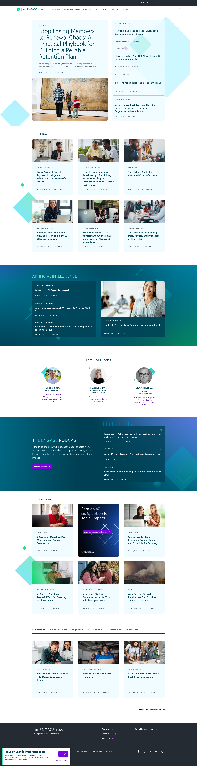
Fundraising (55, 9)
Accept (63, 754)
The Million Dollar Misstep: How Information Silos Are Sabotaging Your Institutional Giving (144, 401)
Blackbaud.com (145, 3)
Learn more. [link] (22, 759)
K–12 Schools (95, 629)
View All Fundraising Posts (150, 709)
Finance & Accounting (71, 9)
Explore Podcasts (40, 466)
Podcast (125, 9)
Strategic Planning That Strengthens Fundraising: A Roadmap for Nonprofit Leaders (53, 396)
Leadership (114, 9)
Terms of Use (111, 751)
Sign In (175, 3)
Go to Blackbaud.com (144, 729)
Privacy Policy (98, 751)
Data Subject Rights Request (80, 751)
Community (162, 3)
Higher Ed (77, 629)
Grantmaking (101, 9)
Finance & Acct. (58, 629)
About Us (106, 738)
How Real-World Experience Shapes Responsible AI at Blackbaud (98, 399)
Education (87, 9)
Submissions (107, 733)
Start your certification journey (95, 532)
